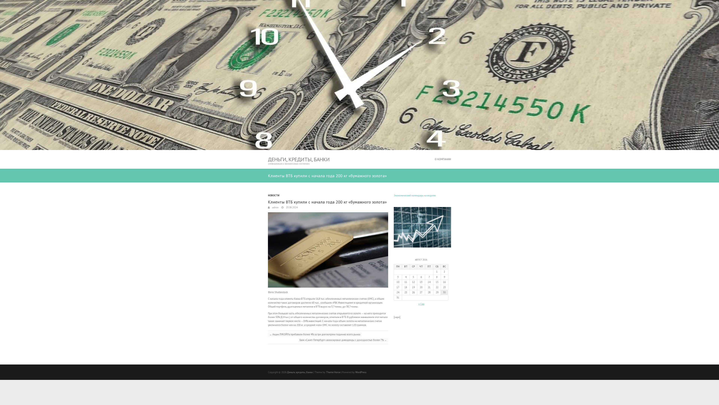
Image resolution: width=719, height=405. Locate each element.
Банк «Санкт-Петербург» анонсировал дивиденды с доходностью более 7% (343, 340)
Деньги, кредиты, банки (299, 159)
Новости (273, 195)
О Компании (443, 159)
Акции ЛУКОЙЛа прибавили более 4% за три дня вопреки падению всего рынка (314, 334)
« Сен (421, 304)
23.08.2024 (291, 207)
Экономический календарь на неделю (415, 195)
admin (275, 207)
